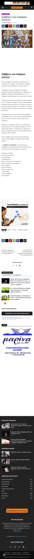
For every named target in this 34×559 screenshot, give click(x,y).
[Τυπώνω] (25, 26)
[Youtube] (20, 266)
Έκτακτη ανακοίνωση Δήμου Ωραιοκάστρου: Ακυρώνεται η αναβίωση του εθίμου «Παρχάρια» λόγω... (21, 441)
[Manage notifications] (4, 555)
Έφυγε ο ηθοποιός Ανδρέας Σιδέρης (20, 459)
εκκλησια (4, 231)
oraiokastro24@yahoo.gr (20, 536)
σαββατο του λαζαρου (23, 229)
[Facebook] (3, 26)
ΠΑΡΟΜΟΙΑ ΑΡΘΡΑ (7, 272)
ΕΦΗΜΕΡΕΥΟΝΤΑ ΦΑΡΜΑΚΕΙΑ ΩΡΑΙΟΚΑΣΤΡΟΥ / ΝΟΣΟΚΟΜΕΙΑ (17, 554)
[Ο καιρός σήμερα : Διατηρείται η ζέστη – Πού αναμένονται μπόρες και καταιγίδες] (5, 297)
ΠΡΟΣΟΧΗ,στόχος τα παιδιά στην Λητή (21, 452)
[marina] (17, 342)
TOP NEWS (4, 282)
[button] (2, 8)
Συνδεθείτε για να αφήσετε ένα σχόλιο (17, 313)
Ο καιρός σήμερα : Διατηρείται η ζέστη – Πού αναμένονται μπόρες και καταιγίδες (20, 297)
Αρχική (3, 11)
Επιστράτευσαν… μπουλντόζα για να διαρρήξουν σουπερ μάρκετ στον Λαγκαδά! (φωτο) (25, 252)
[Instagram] (17, 266)
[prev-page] (3, 303)
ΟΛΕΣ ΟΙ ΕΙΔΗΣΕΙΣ (10, 11)
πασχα (9, 229)
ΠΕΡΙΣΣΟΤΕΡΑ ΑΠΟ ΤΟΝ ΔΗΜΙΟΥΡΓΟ (12, 275)
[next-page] (5, 303)
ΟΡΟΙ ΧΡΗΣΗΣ (7, 552)
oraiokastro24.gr (7, 22)
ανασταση (14, 229)
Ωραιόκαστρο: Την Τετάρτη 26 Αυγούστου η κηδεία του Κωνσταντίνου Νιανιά (21, 425)
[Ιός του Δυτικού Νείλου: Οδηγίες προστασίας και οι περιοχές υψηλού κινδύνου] (5, 290)
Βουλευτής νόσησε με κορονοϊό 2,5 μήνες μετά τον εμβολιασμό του (8, 251)
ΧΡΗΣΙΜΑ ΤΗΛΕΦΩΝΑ (16, 552)
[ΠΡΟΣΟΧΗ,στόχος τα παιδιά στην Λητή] (5, 454)
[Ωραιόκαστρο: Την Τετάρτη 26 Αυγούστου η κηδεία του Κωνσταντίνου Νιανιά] (5, 426)
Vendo (28, 557)
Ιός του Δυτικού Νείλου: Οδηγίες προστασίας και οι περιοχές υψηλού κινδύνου (20, 290)
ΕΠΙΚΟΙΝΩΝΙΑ (26, 552)
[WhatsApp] (14, 26)
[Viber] (17, 26)
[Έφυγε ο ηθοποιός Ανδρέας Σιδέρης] (5, 461)
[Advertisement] (17, 59)
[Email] (21, 26)
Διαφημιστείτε (17, 531)
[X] (6, 26)
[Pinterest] (10, 26)
